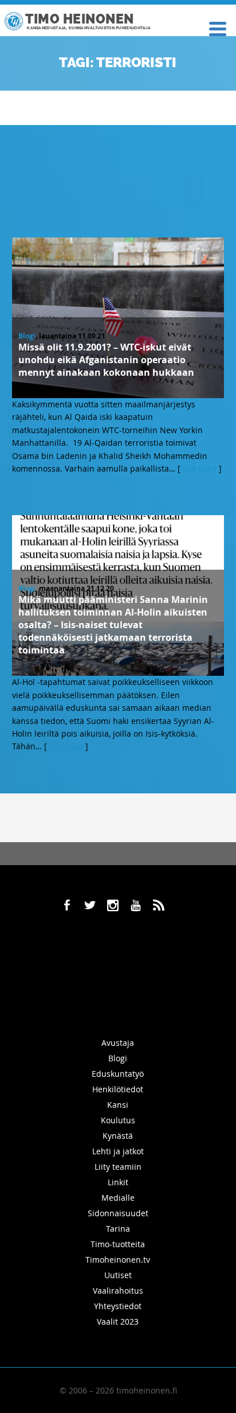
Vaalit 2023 (118, 1321)
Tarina (118, 1228)
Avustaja (117, 1042)
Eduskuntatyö (118, 1073)
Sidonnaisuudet (118, 1213)
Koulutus (118, 1120)
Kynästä (118, 1135)
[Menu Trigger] (218, 28)
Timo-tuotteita (118, 1244)
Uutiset (118, 1275)
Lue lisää (200, 468)
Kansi (117, 1104)
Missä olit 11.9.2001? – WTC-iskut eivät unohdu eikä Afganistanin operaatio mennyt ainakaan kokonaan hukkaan (106, 360)
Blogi (27, 336)
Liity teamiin (118, 1166)
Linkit (118, 1182)
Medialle (118, 1197)
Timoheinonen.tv (117, 1259)
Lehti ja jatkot (118, 1151)
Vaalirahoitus (118, 1290)
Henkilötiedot (117, 1089)
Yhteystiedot (117, 1306)
